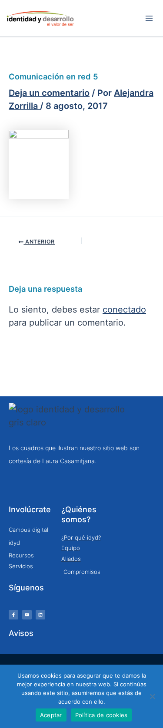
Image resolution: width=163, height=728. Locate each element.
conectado (124, 309)
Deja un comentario (49, 93)
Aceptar (51, 715)
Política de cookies (101, 715)
